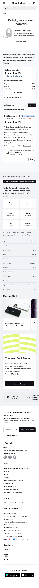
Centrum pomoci (9, 483)
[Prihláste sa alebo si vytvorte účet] (29, 3)
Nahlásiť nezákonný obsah (12, 533)
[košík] (34, 3)
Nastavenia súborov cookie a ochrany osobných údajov (16, 523)
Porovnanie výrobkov (10, 489)
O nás (5, 448)
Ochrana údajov (8, 519)
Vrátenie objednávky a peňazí (13, 480)
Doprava (6, 477)
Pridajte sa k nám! (9, 454)
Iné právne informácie (10, 527)
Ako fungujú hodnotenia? (13, 97)
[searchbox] (21, 8)
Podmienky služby (9, 513)
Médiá (5, 549)
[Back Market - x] (14, 457)
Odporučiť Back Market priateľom (14, 503)
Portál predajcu (8, 471)
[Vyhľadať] (4, 8)
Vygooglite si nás (12, 374)
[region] (19, 315)
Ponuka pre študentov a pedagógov (15, 451)
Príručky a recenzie (9, 486)
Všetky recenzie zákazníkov (12, 492)
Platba (5, 474)
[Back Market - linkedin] (5, 457)
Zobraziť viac (9, 143)
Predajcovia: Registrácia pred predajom (16, 468)
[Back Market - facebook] (10, 457)
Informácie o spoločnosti (11, 530)
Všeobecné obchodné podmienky (15, 516)
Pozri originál (27, 146)
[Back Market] (19, 3)
